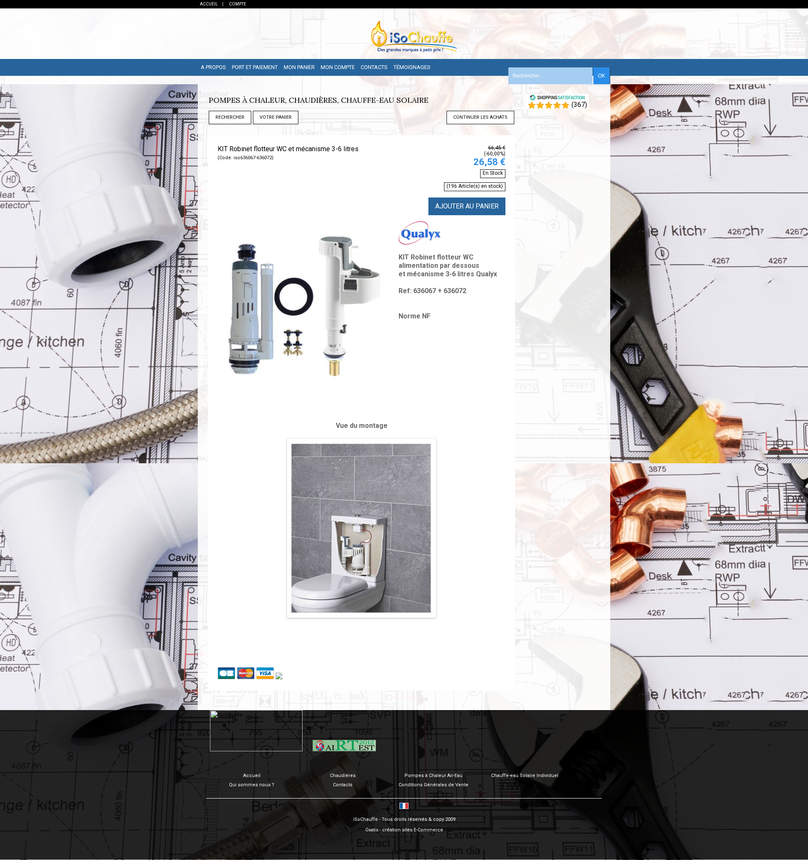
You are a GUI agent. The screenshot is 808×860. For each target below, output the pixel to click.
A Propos (213, 67)
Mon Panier (299, 67)
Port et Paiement (255, 67)
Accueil (251, 775)
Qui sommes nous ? (251, 785)
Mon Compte (338, 67)
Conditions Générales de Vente (433, 785)
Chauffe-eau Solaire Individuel (524, 775)
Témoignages (412, 67)
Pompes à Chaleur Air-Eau (433, 775)
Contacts (374, 67)
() (579, 105)
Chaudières (343, 775)
